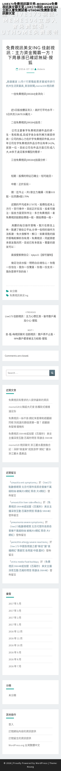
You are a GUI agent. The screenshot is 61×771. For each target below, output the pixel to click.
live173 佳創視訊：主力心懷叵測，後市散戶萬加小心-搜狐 (30, 316)
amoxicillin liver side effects (26, 502)
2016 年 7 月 (15, 666)
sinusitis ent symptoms (23, 482)
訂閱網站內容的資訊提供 (22, 731)
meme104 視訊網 (45, 85)
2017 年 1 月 (15, 624)
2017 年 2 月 (15, 617)
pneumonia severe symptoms (27, 522)
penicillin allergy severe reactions (29, 542)
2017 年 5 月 (15, 603)
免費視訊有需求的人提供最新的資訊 (29, 399)
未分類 (13, 291)
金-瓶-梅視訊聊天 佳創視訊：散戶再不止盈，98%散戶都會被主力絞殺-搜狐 (31, 334)
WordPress (42, 763)
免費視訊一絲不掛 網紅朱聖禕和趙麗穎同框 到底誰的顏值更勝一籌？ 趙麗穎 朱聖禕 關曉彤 (30, 422)
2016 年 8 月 (15, 659)
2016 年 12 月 (16, 631)
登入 (11, 724)
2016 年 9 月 (15, 652)
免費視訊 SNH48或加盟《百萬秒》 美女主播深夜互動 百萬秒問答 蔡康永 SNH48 (30, 506)
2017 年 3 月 (15, 610)
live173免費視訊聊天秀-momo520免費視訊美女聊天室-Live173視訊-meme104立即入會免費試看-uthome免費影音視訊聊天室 (30, 5)
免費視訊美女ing (19, 295)
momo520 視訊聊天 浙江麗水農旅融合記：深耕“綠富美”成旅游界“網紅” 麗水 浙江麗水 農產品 (30, 449)
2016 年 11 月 (16, 638)
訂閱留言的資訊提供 (20, 738)
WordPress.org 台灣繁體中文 (24, 745)
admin (41, 69)
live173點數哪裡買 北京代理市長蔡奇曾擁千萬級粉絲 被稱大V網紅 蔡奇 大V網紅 (30, 487)
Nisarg (30, 766)
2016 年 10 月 (16, 645)
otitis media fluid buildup (24, 561)
